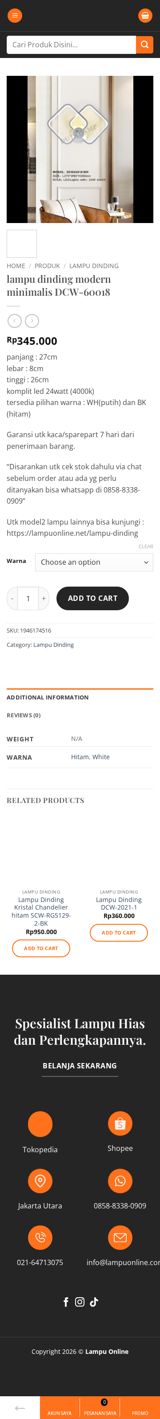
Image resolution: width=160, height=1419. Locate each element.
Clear (146, 546)
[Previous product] (32, 321)
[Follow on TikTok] (94, 1303)
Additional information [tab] (48, 697)
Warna (16, 561)
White (101, 757)
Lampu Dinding (94, 265)
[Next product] (14, 321)
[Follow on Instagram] (79, 1303)
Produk (47, 265)
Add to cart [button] (41, 948)
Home (16, 265)
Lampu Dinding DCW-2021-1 (119, 903)
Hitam (80, 757)
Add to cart (92, 598)
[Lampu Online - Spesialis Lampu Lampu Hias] (80, 15)
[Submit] (144, 45)
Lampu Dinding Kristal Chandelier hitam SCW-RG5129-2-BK (41, 911)
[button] (15, 15)
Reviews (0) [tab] (23, 715)
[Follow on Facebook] (66, 1303)
